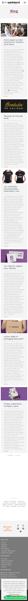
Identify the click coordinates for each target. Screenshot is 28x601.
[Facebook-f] (18, 525)
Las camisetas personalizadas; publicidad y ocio (11, 189)
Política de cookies (14, 594)
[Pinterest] (23, 528)
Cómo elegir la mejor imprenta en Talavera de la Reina (13, 42)
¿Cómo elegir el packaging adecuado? (13, 337)
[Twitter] (20, 531)
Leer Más (6, 96)
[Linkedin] (18, 528)
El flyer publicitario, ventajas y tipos (13, 405)
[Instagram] (23, 525)
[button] (24, 2)
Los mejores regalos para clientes (13, 267)
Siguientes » (18, 455)
